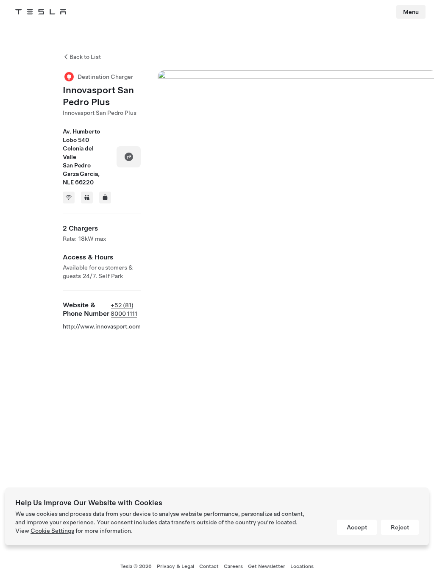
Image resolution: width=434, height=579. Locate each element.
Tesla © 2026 (136, 566)
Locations (302, 566)
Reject (400, 527)
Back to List (85, 56)
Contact (209, 566)
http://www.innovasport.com (102, 326)
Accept (357, 527)
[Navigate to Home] (40, 12)
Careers (233, 566)
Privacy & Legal (175, 566)
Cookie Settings (52, 530)
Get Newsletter (266, 566)
